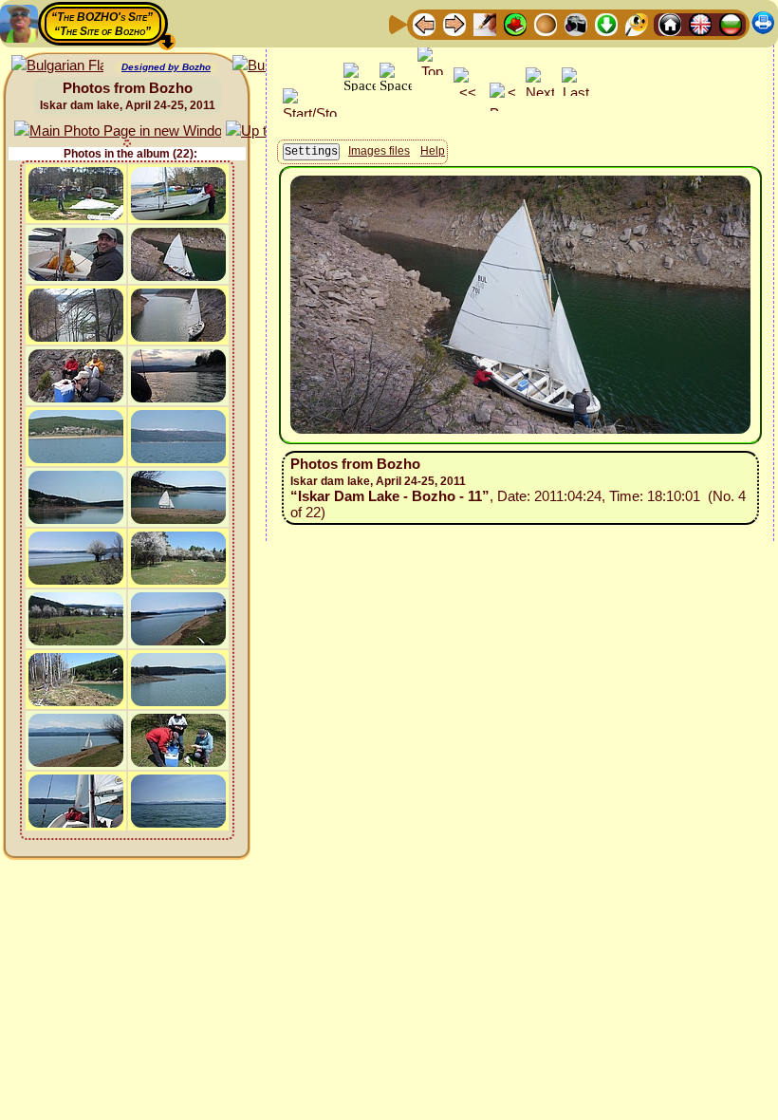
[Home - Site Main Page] (669, 23)
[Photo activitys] (576, 23)
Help (432, 151)
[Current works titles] (545, 23)
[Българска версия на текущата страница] (57, 66)
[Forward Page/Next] (454, 23)
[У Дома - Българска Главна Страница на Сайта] (730, 23)
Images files (379, 151)
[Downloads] (606, 23)
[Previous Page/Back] (424, 23)
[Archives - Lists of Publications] (484, 23)
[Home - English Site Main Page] (700, 23)
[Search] (636, 23)
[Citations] (515, 23)
